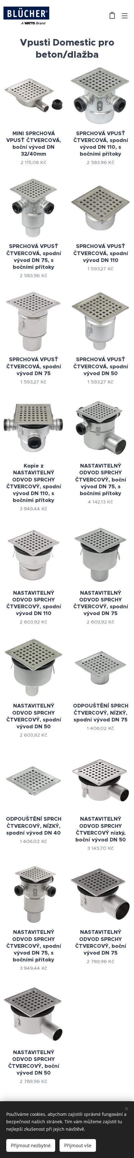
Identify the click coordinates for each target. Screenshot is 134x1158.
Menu (124, 15)
